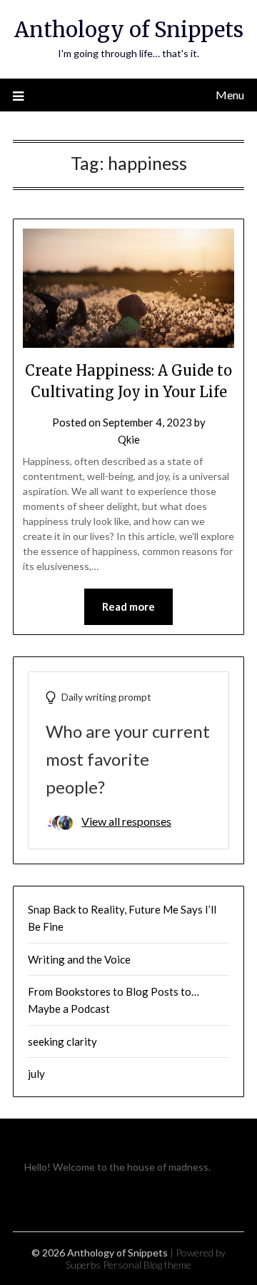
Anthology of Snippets (128, 29)
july (36, 1073)
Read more (128, 606)
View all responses (126, 821)
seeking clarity (62, 1041)
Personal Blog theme (147, 1265)
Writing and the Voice (79, 959)
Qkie (129, 439)
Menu (230, 94)
